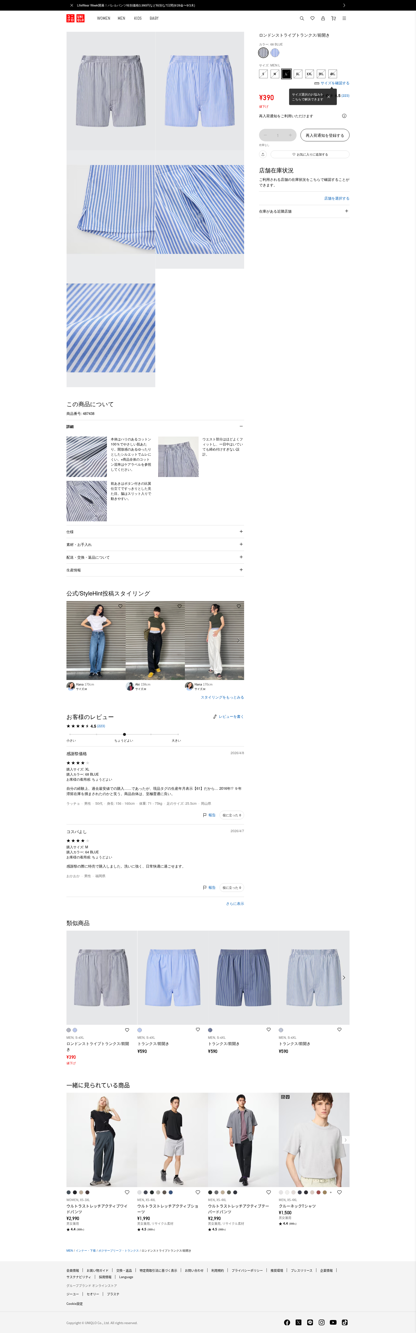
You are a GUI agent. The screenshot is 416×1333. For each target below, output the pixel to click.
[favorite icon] (127, 1192)
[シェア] (263, 154)
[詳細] (344, 116)
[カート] (333, 18)
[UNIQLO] (75, 18)
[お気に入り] (312, 18)
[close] (71, 5)
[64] (275, 52)
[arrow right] (239, 640)
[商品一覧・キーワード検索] (344, 18)
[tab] (103, 18)
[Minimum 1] (265, 135)
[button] (86, 457)
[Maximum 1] (290, 135)
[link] (213, 5)
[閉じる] (328, 96)
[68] (263, 52)
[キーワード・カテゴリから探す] (302, 18)
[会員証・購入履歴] (323, 18)
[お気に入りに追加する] (120, 606)
